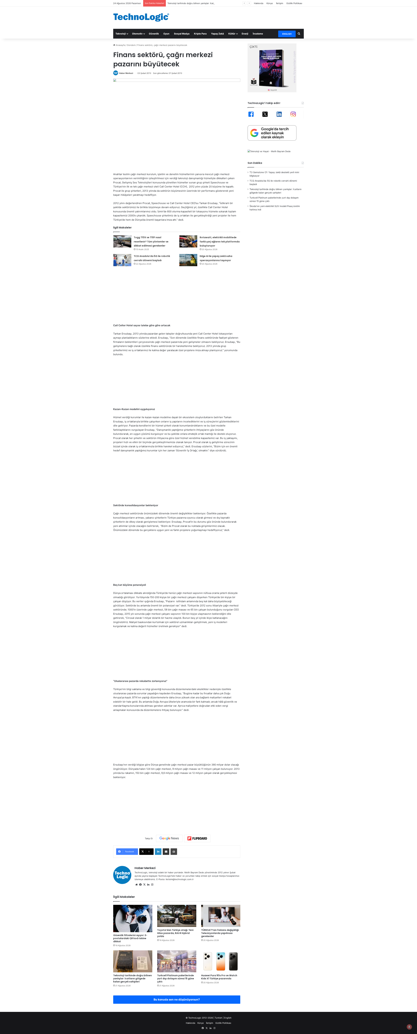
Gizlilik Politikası (294, 3)
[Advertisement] (241, 17)
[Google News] (169, 838)
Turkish (218, 1017)
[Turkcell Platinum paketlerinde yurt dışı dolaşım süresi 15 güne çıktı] (176, 961)
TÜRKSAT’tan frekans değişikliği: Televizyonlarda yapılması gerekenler (220, 933)
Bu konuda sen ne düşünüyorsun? (177, 999)
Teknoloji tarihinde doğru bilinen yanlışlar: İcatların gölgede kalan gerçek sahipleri (208, 3)
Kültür (231, 33)
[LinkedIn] (158, 851)
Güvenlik (154, 33)
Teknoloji (120, 33)
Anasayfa (120, 45)
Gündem (131, 45)
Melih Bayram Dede (194, 872)
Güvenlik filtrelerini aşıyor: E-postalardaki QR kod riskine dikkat (130, 938)
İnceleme (258, 33)
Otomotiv (137, 33)
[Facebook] (140, 885)
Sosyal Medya (181, 33)
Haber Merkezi (126, 73)
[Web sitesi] (136, 885)
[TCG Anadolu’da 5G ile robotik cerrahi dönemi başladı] (122, 260)
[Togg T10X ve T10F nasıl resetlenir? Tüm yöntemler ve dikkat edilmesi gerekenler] (122, 241)
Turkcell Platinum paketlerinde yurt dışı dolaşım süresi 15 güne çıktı (175, 978)
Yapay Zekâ (217, 33)
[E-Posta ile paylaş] (166, 851)
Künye (269, 3)
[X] (144, 885)
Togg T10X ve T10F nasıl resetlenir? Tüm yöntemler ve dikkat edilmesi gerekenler (151, 241)
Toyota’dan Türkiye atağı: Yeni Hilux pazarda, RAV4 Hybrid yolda (175, 933)
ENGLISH (287, 34)
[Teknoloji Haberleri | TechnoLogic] (143, 17)
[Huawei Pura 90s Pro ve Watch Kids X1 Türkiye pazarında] (220, 961)
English (227, 1017)
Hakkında (258, 3)
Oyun (166, 33)
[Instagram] (152, 885)
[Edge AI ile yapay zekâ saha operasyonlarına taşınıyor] (188, 260)
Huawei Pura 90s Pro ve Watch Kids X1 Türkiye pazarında (219, 977)
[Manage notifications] (409, 1026)
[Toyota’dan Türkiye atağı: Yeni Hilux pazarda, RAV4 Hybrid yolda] (176, 916)
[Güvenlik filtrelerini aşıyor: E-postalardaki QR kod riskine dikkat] (132, 918)
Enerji (245, 33)
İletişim (279, 3)
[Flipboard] (197, 838)
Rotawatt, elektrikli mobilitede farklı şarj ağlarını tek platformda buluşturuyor (220, 241)
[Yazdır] (174, 851)
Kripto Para (200, 33)
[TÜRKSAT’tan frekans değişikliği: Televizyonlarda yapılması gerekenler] (220, 916)
